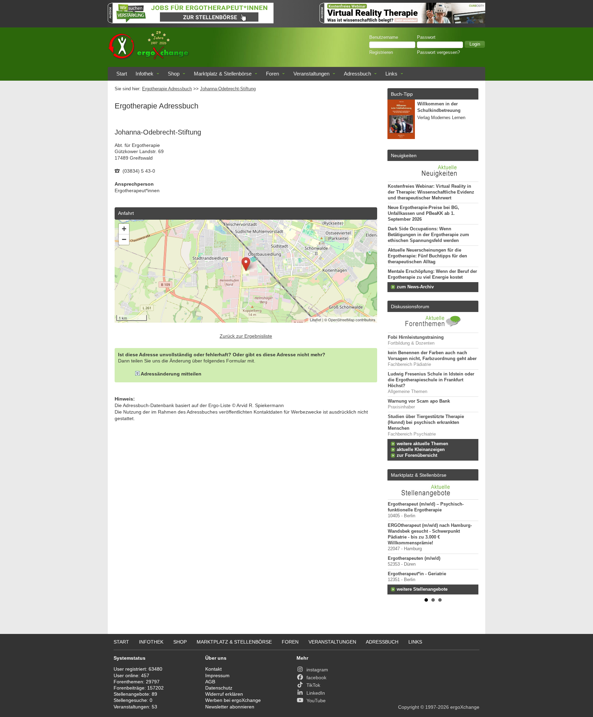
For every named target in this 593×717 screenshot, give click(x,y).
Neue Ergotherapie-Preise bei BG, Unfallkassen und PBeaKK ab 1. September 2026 (423, 213)
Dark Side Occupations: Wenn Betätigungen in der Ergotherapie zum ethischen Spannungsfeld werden (428, 235)
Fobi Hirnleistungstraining (416, 337)
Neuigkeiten (404, 155)
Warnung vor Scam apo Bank (419, 401)
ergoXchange (464, 707)
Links (391, 74)
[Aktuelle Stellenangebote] (432, 490)
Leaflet (315, 319)
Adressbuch (357, 74)
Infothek (144, 74)
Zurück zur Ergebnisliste (246, 336)
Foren (272, 74)
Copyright (408, 707)
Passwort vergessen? (438, 52)
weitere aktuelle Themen (422, 443)
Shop (173, 74)
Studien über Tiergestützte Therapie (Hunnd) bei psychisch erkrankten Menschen (426, 422)
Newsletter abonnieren (229, 706)
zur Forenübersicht (417, 455)
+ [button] (124, 228)
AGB (210, 681)
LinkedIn (315, 693)
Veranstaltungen (311, 74)
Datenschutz (218, 688)
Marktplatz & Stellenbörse (223, 74)
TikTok (313, 685)
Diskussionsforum (410, 306)
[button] (475, 44)
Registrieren (381, 52)
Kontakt (213, 669)
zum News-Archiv (415, 287)
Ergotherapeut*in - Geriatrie (417, 573)
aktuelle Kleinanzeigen (421, 449)
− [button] (124, 239)
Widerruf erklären (224, 694)
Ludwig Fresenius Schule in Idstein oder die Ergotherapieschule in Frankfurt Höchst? (431, 380)
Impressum (217, 675)
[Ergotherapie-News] (433, 178)
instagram (317, 669)
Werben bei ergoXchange (233, 700)
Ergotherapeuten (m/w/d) (414, 558)
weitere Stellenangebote (422, 589)
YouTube (316, 700)
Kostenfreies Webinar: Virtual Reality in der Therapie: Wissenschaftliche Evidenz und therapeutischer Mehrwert (431, 192)
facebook (316, 677)
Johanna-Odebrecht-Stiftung (228, 88)
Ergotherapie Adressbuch (167, 88)
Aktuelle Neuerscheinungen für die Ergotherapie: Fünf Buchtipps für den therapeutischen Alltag (427, 256)
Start (121, 74)
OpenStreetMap (341, 319)
